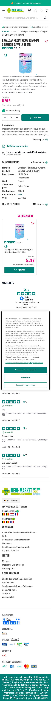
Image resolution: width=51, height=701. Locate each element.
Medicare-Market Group (13, 565)
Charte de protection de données (17, 579)
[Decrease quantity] (5, 118)
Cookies (6, 593)
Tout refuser (26, 377)
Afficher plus (38, 139)
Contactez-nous (9, 590)
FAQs (4, 536)
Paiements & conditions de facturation (19, 532)
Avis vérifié (9, 406)
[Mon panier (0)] (47, 10)
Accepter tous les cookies (25, 370)
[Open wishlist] (41, 10)
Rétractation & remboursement (16, 539)
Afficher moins (37, 162)
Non (20, 194)
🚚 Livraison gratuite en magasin (26, 3)
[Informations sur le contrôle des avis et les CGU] (38, 303)
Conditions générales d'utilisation (17, 586)
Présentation (8, 582)
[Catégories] (3, 10)
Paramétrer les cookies (25, 385)
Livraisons (7, 543)
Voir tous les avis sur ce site (26, 307)
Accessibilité (8, 597)
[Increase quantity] (17, 118)
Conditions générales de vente (16, 547)
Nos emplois (8, 568)
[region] (25, 350)
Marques (6, 561)
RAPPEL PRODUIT (10, 550)
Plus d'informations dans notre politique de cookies (24, 363)
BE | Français (12, 500)
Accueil (5, 31)
